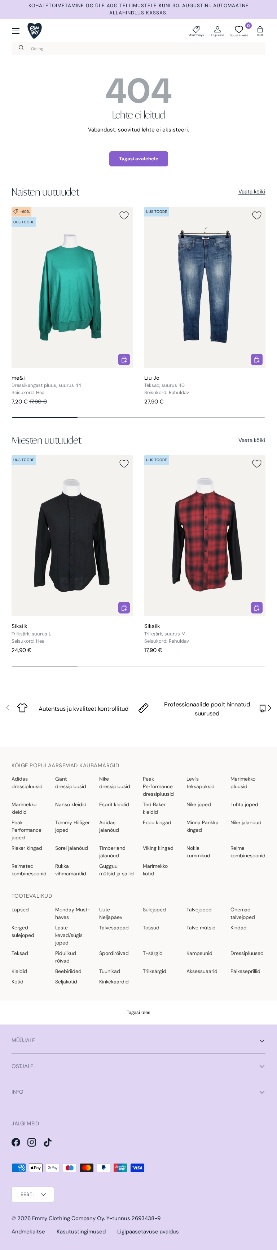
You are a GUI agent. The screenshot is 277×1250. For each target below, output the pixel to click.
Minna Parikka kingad (202, 826)
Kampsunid (199, 953)
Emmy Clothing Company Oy (68, 1218)
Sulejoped (154, 909)
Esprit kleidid (114, 804)
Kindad (238, 927)
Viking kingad (158, 848)
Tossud (151, 927)
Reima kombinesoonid (247, 852)
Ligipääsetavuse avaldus (148, 1231)
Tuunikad (109, 971)
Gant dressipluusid (70, 783)
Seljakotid (66, 981)
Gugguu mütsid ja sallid (116, 870)
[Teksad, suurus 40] (204, 287)
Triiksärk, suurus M (164, 634)
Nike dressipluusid (114, 783)
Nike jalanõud (245, 822)
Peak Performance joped (26, 830)
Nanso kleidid (71, 804)
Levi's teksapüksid (200, 783)
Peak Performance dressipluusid (158, 786)
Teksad (20, 953)
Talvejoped (199, 909)
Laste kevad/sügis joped (69, 935)
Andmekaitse (28, 1231)
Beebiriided (68, 971)
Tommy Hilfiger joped (72, 826)
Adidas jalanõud (109, 826)
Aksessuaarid (201, 971)
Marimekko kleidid (24, 808)
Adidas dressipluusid (27, 783)
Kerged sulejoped (23, 931)
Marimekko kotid (155, 870)
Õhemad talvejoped (242, 913)
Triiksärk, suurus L (31, 634)
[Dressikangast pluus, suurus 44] (72, 287)
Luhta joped (244, 804)
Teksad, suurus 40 (164, 385)
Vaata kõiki (251, 191)
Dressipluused (247, 953)
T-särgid (153, 953)
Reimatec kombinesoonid (29, 870)
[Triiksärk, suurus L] (72, 535)
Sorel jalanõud (71, 848)
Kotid (17, 981)
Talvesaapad (114, 927)
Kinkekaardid (114, 981)
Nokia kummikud (198, 852)
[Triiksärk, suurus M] (204, 535)
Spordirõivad (114, 953)
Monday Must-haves (72, 913)
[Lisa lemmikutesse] (124, 215)
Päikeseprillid (245, 971)
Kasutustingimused (81, 1231)
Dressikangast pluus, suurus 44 (46, 385)
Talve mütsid (201, 927)
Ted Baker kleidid (154, 808)
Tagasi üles (138, 1012)
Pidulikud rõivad (65, 957)
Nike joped (198, 804)
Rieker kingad (27, 848)
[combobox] (138, 48)
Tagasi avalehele (138, 159)
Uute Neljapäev (110, 913)
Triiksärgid (154, 971)
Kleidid (19, 971)
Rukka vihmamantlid (70, 870)
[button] (260, 31)
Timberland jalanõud (112, 852)
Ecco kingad (157, 822)
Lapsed (20, 909)
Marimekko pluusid (242, 783)
